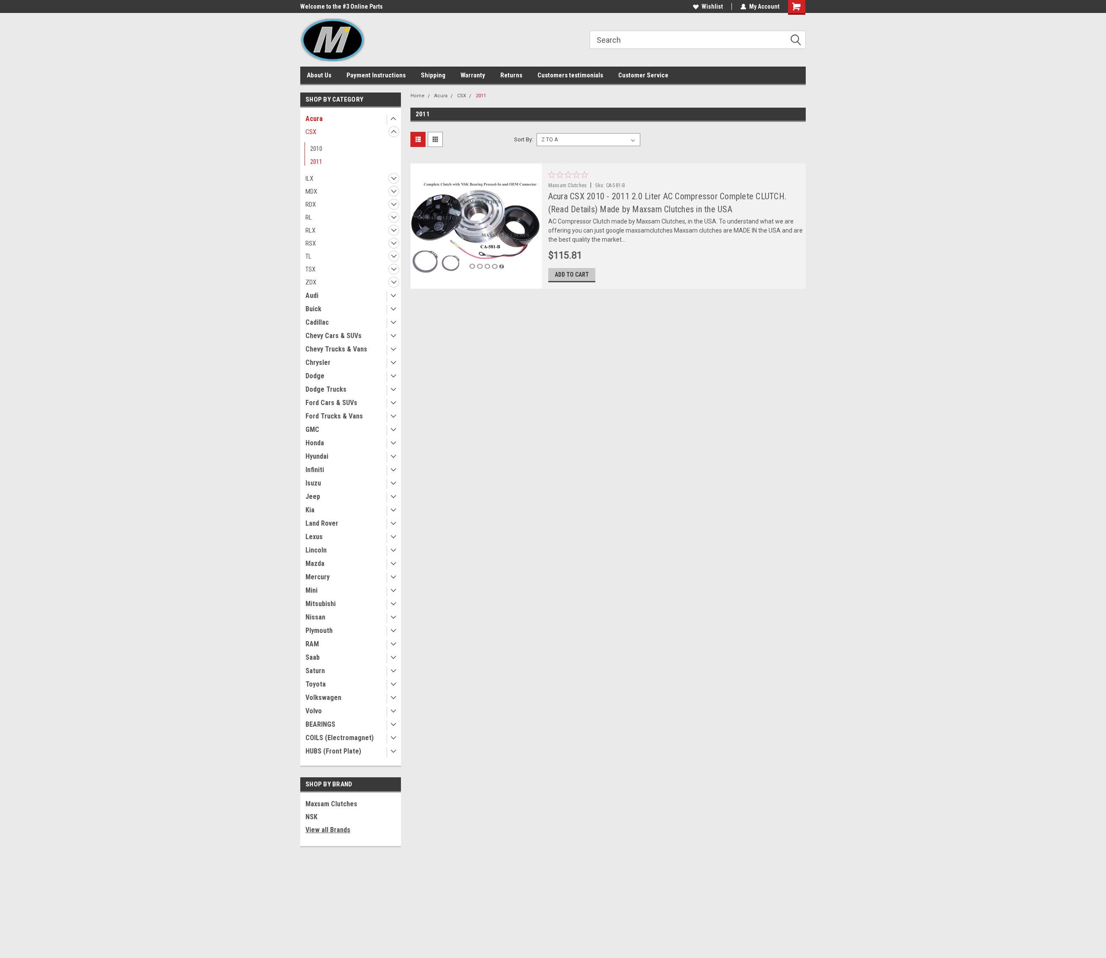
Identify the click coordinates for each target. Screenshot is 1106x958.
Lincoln (316, 550)
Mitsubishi (320, 604)
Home (417, 96)
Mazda (314, 563)
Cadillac (317, 322)
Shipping (433, 75)
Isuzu (313, 483)
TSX (310, 269)
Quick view (475, 282)
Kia (310, 510)
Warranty (473, 75)
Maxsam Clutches (331, 804)
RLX (310, 230)
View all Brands (327, 830)
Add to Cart (572, 274)
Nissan (315, 617)
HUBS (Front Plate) (333, 751)
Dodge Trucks (325, 389)
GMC (312, 429)
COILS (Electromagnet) (339, 738)
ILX (309, 178)
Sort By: (523, 139)
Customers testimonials (570, 75)
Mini (311, 590)
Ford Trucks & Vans (334, 416)
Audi (311, 295)
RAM (312, 644)
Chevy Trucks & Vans (336, 349)
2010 (316, 149)
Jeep (312, 496)
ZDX (310, 282)
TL (308, 256)
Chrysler (318, 362)
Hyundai (316, 456)
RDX (310, 204)
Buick (313, 309)
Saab (312, 657)
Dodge (314, 376)
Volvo (313, 711)
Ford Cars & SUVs (331, 403)
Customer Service (643, 75)
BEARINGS (320, 724)
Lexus (314, 537)
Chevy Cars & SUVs (333, 336)
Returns (511, 75)
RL (308, 217)
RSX (310, 243)
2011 (316, 162)
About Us (319, 75)
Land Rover (321, 523)
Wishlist (712, 6)
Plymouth (319, 630)
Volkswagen (323, 697)
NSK (311, 817)
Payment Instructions (376, 75)
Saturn (315, 671)
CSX (310, 132)
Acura (314, 119)
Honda (314, 443)
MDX (311, 191)
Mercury (317, 577)
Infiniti (314, 470)
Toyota (315, 684)
